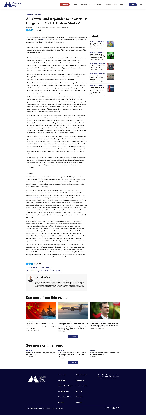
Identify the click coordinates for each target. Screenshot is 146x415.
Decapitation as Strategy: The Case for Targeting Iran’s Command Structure (73, 324)
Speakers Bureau (80, 380)
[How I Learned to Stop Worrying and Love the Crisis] (110, 44)
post (42, 39)
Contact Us (79, 402)
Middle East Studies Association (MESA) (38, 268)
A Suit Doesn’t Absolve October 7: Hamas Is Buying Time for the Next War (97, 55)
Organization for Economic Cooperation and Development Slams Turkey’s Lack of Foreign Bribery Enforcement (97, 91)
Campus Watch (29, 14)
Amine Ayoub (100, 59)
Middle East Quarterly (81, 374)
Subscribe (65, 4)
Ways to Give (79, 391)
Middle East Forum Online (96, 41)
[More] (102, 4)
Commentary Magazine (62, 27)
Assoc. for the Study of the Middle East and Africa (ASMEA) (44, 271)
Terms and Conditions (81, 385)
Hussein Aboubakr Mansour (95, 47)
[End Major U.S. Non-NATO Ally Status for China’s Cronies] (41, 310)
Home (75, 4)
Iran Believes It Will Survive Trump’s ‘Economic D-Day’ (97, 66)
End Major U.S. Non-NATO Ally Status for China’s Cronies (40, 324)
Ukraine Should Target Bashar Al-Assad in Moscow (104, 323)
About (121, 4)
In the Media (38, 14)
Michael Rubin (41, 27)
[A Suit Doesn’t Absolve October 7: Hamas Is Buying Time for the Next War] (110, 55)
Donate (133, 4)
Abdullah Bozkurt (101, 96)
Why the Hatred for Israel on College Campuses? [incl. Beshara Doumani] (40, 353)
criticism (58, 181)
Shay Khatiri (99, 69)
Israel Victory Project (63, 391)
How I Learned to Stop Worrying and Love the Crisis (98, 44)
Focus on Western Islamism (65, 396)
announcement (33, 198)
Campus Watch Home (85, 4)
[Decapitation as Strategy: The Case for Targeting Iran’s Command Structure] (73, 310)
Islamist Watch (62, 380)
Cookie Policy (79, 396)
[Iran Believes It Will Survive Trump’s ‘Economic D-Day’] (110, 66)
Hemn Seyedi (100, 81)
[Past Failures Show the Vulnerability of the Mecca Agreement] (110, 76)
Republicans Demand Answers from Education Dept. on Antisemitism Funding (104, 353)
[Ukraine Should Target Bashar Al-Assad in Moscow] (105, 310)
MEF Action (61, 402)
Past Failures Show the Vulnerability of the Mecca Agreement (97, 77)
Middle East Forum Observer (97, 63)
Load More (73, 336)
